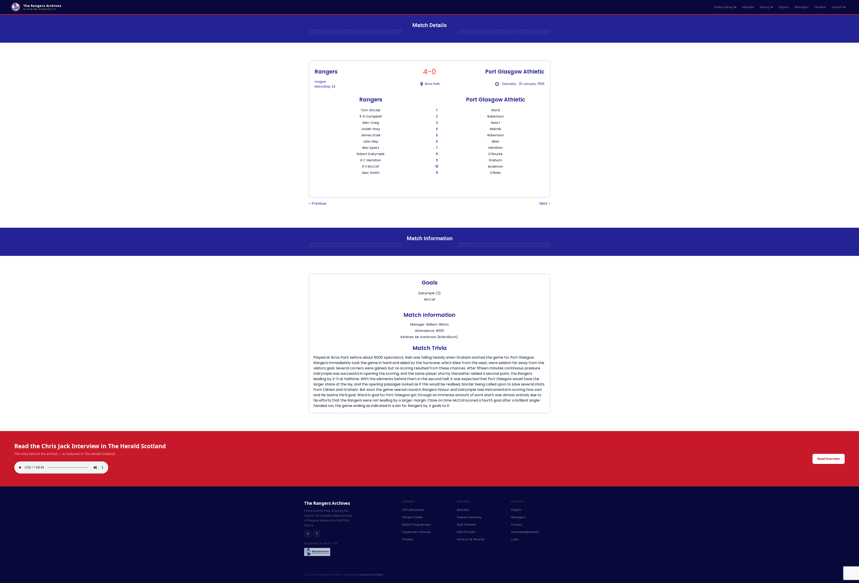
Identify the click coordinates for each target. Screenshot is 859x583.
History (765, 7)
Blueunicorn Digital (371, 575)
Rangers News (412, 517)
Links (515, 539)
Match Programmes (416, 524)
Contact (837, 7)
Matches (748, 7)
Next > (544, 203)
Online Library (723, 7)
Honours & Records (471, 539)
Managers (801, 7)
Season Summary (469, 517)
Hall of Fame (466, 532)
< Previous (317, 203)
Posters (407, 539)
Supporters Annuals (416, 532)
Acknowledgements (525, 532)
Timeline (820, 7)
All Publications (413, 510)
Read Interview (828, 459)
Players (784, 7)
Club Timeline (466, 524)
